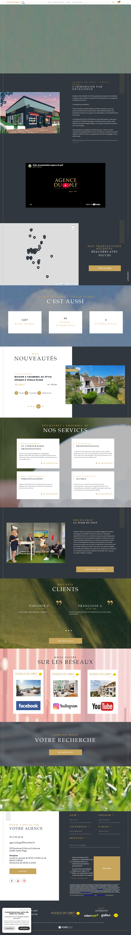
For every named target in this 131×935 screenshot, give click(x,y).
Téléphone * (80, 827)
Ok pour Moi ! (24, 928)
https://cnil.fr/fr (100, 889)
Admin (80, 922)
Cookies (102, 922)
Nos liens (84, 922)
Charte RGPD (90, 922)
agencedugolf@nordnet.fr (22, 842)
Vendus (68, 2)
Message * (78, 838)
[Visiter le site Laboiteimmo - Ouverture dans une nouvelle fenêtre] (65, 929)
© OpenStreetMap (71, 284)
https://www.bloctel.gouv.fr (86, 892)
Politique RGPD (96, 922)
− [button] (73, 228)
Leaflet (58, 284)
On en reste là (24, 909)
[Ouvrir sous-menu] (52, 2)
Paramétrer (9, 928)
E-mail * (105, 827)
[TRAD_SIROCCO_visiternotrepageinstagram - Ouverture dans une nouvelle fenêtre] (24, 881)
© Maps (63, 284)
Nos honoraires (59, 922)
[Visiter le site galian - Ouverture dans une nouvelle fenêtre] (105, 915)
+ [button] (73, 225)
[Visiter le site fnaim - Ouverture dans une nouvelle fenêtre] (116, 915)
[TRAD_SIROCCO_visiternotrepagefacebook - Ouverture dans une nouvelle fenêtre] (11, 881)
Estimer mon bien (77, 2)
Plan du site (66, 922)
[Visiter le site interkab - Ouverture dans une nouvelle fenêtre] (91, 915)
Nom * (74, 815)
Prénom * (106, 815)
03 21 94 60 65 (16, 836)
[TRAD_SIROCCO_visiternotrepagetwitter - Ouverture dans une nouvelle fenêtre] (18, 881)
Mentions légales (74, 922)
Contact (128, 276)
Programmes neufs (59, 2)
